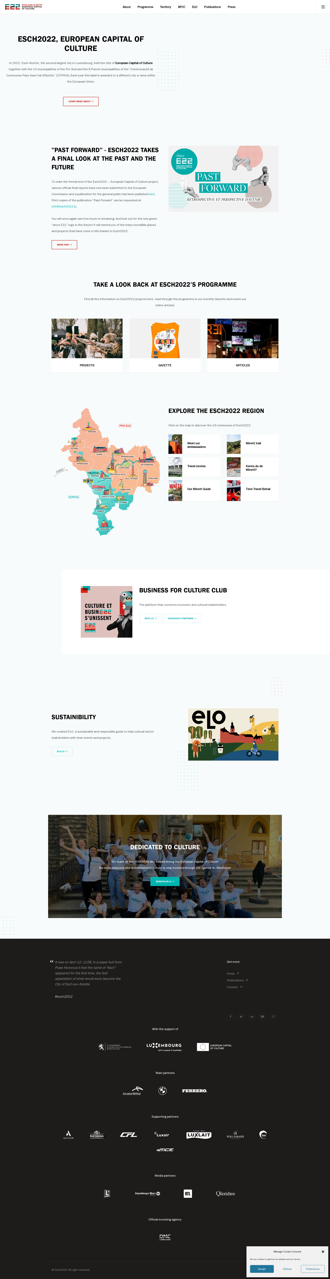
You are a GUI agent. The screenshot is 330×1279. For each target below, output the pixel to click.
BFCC (181, 7)
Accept (262, 1269)
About (127, 7)
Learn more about (80, 101)
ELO (194, 7)
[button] (323, 1251)
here (151, 194)
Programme (145, 7)
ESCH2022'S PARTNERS (181, 618)
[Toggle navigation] (323, 7)
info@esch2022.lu (64, 206)
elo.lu (61, 751)
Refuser (287, 1269)
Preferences (313, 1269)
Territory (165, 7)
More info (63, 244)
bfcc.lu (150, 618)
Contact (232, 987)
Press (231, 7)
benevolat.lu (164, 881)
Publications (212, 7)
